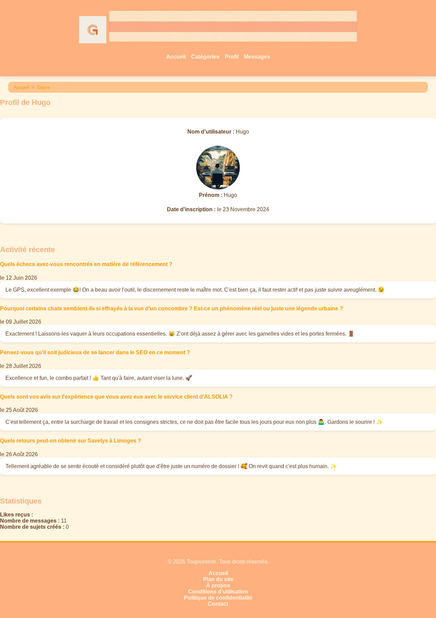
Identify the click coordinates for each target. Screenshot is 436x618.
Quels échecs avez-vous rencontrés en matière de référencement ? (86, 264)
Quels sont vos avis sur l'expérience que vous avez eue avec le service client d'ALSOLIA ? (116, 397)
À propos (218, 585)
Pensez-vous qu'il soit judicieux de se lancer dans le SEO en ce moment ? (95, 352)
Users (43, 87)
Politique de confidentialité (218, 598)
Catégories (205, 57)
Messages (257, 57)
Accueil (176, 57)
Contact (218, 604)
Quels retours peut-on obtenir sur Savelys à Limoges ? (70, 441)
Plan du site (218, 579)
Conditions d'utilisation (218, 591)
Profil (231, 57)
